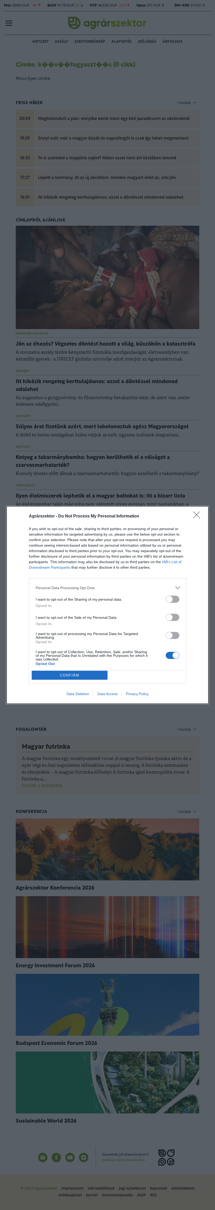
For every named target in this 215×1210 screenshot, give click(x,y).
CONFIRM (69, 675)
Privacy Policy (137, 694)
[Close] (198, 516)
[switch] (172, 599)
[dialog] (107, 605)
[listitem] (107, 587)
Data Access (107, 694)
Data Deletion (78, 694)
